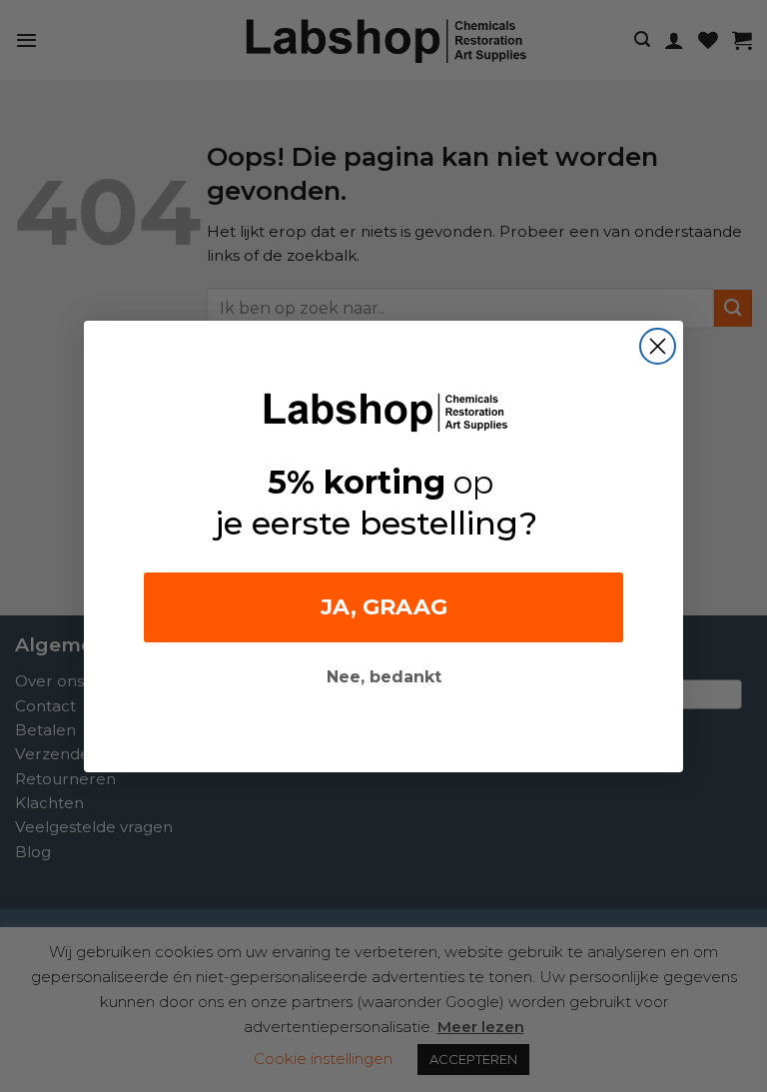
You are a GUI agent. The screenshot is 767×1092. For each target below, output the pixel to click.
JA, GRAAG (384, 606)
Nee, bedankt (384, 676)
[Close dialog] (657, 346)
